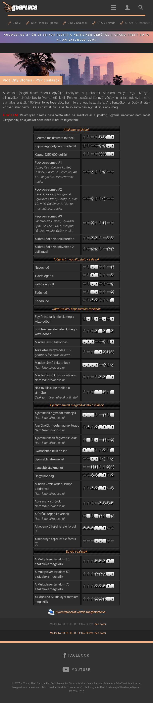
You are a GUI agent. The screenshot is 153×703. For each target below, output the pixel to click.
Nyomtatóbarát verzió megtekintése (80, 612)
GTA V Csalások (77, 22)
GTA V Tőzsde (106, 22)
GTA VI (17, 22)
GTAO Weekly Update (44, 22)
